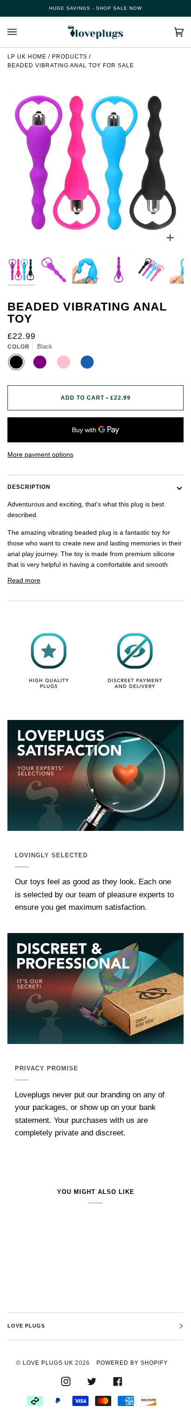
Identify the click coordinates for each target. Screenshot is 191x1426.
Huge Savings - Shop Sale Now (95, 8)
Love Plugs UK (48, 1363)
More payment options (40, 454)
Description (29, 487)
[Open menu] (21, 32)
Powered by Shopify (132, 1363)
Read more (23, 580)
